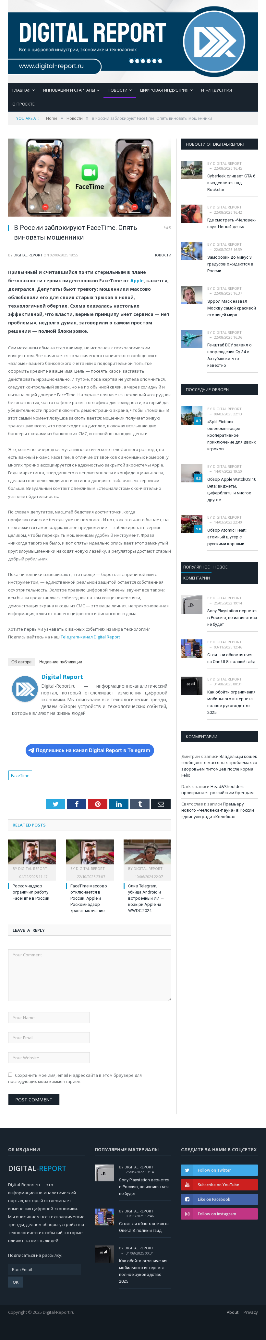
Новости (117, 90)
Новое (220, 567)
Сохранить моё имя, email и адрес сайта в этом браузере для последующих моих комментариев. (75, 1078)
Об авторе (21, 661)
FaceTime (20, 775)
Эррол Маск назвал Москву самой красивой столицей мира (231, 308)
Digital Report (28, 255)
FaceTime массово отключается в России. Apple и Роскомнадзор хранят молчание (88, 898)
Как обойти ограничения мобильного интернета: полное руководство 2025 (231, 702)
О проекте (23, 104)
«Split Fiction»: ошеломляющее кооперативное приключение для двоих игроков (231, 435)
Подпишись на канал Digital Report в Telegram (93, 750)
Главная (21, 90)
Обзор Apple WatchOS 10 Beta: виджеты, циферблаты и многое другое (231, 489)
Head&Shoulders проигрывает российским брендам (217, 789)
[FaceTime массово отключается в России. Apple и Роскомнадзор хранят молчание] (90, 855)
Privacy (251, 1312)
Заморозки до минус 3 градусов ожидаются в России (230, 264)
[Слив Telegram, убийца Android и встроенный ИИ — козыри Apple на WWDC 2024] (148, 855)
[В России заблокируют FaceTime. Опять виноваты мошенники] (89, 178)
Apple (137, 280)
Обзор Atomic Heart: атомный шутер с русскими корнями (227, 537)
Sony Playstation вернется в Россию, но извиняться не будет (232, 617)
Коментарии (196, 578)
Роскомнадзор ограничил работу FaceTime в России (31, 892)
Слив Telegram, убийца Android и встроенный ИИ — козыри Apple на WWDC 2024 (146, 898)
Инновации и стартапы (69, 90)
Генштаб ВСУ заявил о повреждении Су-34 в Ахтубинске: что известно (229, 355)
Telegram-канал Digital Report (90, 637)
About (232, 1312)
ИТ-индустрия (216, 90)
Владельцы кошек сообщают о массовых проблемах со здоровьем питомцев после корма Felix (219, 765)
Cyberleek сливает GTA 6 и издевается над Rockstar (231, 183)
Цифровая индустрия (164, 90)
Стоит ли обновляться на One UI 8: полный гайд (231, 658)
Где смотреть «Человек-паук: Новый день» (231, 223)
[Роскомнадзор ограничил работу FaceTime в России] (32, 855)
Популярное (196, 567)
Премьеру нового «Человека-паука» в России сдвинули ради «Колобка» (217, 810)
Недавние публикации (60, 661)
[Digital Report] (133, 40)
